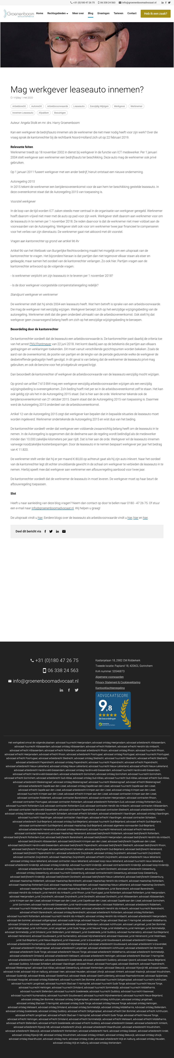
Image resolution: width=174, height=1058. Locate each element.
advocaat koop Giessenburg (142, 873)
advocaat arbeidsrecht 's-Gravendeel (147, 944)
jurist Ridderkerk (100, 888)
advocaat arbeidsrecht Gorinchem (77, 774)
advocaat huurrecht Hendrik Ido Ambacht (63, 916)
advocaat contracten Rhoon (141, 797)
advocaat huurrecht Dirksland (67, 987)
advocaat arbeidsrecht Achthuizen (106, 948)
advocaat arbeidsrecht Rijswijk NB (31, 1027)
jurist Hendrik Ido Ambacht (56, 892)
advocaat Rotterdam (133, 892)
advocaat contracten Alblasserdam (149, 805)
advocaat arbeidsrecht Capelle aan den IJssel (42, 786)
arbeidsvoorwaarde (57, 106)
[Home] (18, 13)
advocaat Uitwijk (95, 971)
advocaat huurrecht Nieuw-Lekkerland (109, 766)
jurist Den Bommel (155, 924)
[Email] (64, 531)
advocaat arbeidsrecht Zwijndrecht (75, 853)
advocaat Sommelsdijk (17, 932)
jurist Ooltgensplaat (18, 928)
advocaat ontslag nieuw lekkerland (29, 861)
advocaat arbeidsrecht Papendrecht (35, 762)
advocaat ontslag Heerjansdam (108, 742)
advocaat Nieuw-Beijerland (151, 960)
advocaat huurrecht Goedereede (71, 991)
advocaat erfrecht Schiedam (83, 813)
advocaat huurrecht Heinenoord (105, 829)
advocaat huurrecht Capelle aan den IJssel (132, 786)
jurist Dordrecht (86, 896)
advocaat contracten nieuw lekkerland (68, 861)
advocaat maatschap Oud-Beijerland (83, 825)
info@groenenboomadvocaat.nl (53, 508)
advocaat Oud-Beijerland (156, 932)
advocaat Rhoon (85, 963)
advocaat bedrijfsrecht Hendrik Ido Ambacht (146, 837)
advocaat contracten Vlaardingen (71, 817)
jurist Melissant (73, 932)
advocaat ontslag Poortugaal (119, 754)
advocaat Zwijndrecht (65, 896)
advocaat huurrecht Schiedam (51, 813)
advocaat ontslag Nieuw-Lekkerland (69, 766)
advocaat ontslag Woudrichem (60, 1035)
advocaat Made (77, 975)
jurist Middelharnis (117, 928)
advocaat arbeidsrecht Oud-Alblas (54, 778)
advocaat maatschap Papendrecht (38, 888)
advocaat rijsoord (127, 960)
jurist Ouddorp (108, 932)
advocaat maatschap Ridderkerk (27, 881)
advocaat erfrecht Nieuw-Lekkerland (149, 766)
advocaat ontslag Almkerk (91, 1035)
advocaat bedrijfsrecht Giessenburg (144, 876)
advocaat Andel (11, 971)
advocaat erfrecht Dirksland (53, 1019)
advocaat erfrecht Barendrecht (36, 912)
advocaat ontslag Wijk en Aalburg (70, 1042)
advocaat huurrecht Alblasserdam (32, 746)
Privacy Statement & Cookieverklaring (117, 682)
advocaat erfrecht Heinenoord (139, 829)
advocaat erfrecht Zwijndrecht (102, 857)
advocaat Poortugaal (106, 963)
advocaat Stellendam (87, 924)
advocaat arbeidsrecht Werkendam (58, 1031)
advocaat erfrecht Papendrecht (141, 762)
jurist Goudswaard (111, 940)
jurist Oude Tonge (76, 928)
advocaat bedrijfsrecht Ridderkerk (104, 833)
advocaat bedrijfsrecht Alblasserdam (37, 841)
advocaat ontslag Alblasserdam (68, 746)
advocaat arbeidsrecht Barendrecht (62, 908)
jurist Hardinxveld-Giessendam (85, 904)
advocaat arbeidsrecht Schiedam (147, 809)
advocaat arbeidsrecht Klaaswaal (139, 940)
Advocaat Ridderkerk (113, 904)
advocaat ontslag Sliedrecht (89, 758)
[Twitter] (51, 531)
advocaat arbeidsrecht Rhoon (92, 750)
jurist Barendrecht (119, 888)
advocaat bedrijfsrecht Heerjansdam (103, 837)
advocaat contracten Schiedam (139, 817)
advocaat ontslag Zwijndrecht (110, 853)
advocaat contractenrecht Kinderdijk (122, 865)
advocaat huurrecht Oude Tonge (108, 983)
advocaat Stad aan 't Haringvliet (124, 920)
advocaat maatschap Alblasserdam (68, 884)
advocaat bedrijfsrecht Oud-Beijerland (104, 849)
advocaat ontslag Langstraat (136, 999)
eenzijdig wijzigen (99, 106)
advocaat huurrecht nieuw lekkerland (143, 861)
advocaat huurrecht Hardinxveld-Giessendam (136, 770)
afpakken (44, 112)
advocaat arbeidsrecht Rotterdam (104, 912)
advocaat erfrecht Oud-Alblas (153, 778)
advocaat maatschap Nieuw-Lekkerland (109, 884)
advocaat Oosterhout (57, 975)
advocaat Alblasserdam (151, 896)
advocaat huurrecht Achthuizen (149, 979)
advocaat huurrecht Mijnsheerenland (103, 995)
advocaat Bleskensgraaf (18, 967)
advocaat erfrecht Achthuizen (152, 1011)
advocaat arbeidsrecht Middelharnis (106, 952)
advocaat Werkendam (91, 967)
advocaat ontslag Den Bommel (37, 999)
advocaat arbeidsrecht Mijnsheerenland (67, 944)
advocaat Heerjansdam (22, 896)
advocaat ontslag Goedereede (21, 1011)
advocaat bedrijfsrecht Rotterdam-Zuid (24, 837)
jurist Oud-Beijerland (26, 940)
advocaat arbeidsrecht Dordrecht (35, 869)
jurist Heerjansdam (155, 892)
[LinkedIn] (57, 531)
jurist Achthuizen (39, 928)
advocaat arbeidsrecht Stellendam (26, 960)
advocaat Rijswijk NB (137, 967)
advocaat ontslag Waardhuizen (25, 1039)
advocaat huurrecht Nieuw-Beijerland (142, 995)
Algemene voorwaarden (109, 677)
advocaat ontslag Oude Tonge (75, 1003)
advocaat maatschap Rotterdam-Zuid (29, 884)
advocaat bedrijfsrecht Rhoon (150, 845)
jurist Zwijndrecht (44, 896)
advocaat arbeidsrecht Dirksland (27, 955)
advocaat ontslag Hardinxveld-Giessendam (88, 770)
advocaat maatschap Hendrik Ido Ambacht (105, 881)
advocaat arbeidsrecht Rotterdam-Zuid (103, 801)
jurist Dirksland (37, 932)
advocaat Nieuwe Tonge (94, 920)
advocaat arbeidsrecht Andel (153, 1031)
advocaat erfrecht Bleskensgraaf (143, 782)
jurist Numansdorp (67, 936)
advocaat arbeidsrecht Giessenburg (136, 869)
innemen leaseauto (22, 112)
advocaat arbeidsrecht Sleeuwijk (22, 1031)
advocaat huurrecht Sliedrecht (120, 758)
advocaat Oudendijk (16, 975)
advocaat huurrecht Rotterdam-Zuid (25, 805)
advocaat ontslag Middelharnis (117, 1007)
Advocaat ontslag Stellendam (150, 1007)
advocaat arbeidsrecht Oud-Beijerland (32, 821)
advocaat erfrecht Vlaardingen (106, 817)
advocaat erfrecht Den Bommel (119, 1011)
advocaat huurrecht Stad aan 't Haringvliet (68, 983)
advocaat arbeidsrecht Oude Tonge (28, 952)
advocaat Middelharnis (154, 920)
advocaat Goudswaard (44, 936)
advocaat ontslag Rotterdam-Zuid (143, 801)
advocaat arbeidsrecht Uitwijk (66, 1027)
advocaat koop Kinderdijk (155, 865)
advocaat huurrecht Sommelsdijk (101, 987)
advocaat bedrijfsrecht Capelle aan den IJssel (131, 841)
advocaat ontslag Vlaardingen (153, 813)
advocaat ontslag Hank (55, 1039)
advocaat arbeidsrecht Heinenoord (37, 829)
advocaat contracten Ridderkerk (34, 797)
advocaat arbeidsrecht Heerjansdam (147, 916)
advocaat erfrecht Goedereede (54, 1023)
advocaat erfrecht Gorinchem (19, 778)
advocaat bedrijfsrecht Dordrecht (63, 876)
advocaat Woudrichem (158, 971)
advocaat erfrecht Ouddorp (85, 1023)
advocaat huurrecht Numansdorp (28, 995)
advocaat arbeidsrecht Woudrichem (141, 1027)
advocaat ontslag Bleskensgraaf (70, 782)
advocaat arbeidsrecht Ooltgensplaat (30, 948)
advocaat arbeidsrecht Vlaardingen (117, 813)
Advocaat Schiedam (40, 963)
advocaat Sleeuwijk (115, 967)
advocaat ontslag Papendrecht (71, 762)
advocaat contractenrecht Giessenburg (106, 873)
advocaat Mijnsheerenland (92, 936)
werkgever (119, 106)
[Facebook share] (45, 531)
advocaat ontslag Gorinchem (111, 774)
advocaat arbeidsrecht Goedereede (63, 960)
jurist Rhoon (78, 892)
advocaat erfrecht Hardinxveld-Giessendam (35, 774)
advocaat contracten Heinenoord (32, 833)
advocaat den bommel (19, 920)
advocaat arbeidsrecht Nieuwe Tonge (66, 952)
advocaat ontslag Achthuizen (105, 999)
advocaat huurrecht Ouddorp (104, 991)
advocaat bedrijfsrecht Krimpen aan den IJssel (82, 841)
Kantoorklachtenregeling (110, 688)
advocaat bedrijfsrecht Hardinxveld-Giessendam (33, 845)
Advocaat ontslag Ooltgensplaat (72, 999)
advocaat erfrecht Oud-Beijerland (143, 821)
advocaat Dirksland (18, 924)
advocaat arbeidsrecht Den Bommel (144, 948)
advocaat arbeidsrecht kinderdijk (22, 865)
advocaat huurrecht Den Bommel (77, 979)
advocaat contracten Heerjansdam (107, 797)
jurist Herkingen (136, 928)
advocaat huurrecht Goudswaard (65, 995)
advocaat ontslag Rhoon (122, 750)
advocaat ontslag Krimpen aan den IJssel (133, 790)
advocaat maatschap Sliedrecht (74, 888)
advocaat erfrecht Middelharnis (149, 1019)
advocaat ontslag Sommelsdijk (84, 1007)
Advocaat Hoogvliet (17, 979)
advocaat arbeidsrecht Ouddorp (100, 960)
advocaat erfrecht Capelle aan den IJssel (39, 790)
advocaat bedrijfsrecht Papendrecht (79, 845)
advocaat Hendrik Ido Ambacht (25, 892)
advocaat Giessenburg (67, 967)
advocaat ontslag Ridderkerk (44, 979)
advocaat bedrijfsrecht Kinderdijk (27, 876)
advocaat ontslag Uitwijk (148, 1035)
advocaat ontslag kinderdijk (54, 865)
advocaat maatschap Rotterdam (146, 881)
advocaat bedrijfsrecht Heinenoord (143, 849)
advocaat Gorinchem (153, 900)
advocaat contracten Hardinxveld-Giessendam (33, 809)
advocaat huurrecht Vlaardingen (35, 817)
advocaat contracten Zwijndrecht (30, 857)
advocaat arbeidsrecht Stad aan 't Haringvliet (140, 955)
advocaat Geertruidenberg (101, 975)
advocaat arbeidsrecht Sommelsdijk (145, 952)
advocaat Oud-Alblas (43, 967)
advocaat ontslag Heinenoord (72, 829)
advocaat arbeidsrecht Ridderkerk (143, 904)
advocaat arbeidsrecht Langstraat (69, 948)
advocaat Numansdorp (129, 932)
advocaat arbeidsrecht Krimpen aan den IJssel (86, 790)
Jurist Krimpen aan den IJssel (24, 900)
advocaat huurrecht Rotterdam (23, 916)
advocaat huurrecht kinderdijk (86, 865)
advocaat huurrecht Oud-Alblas (121, 778)
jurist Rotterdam (112, 892)
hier (40, 517)
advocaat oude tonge (69, 920)
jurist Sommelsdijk (155, 928)
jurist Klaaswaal (71, 940)
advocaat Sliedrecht (128, 963)
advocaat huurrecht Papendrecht (106, 762)
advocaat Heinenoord (19, 936)
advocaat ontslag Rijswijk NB (27, 1035)
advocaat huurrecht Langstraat (28, 983)
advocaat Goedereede (63, 924)
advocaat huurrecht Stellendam (36, 991)
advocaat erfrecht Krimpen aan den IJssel (86, 793)
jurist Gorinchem (21, 904)
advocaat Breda (36, 975)
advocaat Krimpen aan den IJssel (58, 900)
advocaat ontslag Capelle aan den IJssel (88, 786)
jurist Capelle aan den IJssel (91, 900)
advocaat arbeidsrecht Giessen (117, 1023)
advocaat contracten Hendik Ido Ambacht (107, 805)
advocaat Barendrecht (142, 888)
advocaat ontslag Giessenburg (32, 873)
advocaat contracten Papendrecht (77, 809)
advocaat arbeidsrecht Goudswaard (108, 944)
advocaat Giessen (158, 967)
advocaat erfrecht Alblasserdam (27, 750)
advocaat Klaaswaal (117, 936)
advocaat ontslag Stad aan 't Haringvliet (38, 1003)
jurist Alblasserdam (128, 896)
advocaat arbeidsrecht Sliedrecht (56, 758)
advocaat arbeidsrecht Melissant (62, 955)
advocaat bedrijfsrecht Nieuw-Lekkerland (103, 876)
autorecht (36, 106)
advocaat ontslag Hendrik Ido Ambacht (106, 916)
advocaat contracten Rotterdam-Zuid (64, 805)
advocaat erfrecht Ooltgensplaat (85, 1011)
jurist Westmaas (157, 936)
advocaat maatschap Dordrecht (148, 884)
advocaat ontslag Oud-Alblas (88, 778)
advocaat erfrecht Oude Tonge (107, 1015)
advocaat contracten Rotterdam (65, 801)
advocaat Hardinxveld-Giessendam (49, 904)
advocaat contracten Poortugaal (30, 801)
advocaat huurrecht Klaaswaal (137, 991)
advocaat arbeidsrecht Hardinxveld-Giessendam (39, 770)
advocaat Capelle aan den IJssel (124, 900)
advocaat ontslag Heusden (150, 1039)
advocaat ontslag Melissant (22, 1007)
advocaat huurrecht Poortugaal (152, 754)
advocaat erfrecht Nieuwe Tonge (141, 1015)
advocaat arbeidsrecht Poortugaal (84, 754)
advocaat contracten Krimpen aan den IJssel (132, 793)
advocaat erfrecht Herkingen (22, 1019)
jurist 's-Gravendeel (90, 940)
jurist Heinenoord (138, 936)
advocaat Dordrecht (106, 896)
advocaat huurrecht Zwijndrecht (144, 853)
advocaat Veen (57, 971)
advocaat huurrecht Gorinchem (144, 774)
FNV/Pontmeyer (40, 344)
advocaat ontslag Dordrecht (69, 869)
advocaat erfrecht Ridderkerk (101, 746)
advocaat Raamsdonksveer (130, 975)
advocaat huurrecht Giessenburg (67, 873)
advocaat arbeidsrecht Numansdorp (26, 944)
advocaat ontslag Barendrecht (69, 912)
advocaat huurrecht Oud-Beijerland (107, 821)
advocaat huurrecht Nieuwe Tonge (144, 983)
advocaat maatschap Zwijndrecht (67, 857)
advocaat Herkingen (40, 924)
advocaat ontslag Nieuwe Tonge (109, 1003)
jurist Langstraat (57, 928)
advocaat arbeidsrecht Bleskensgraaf (32, 782)
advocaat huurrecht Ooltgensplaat (114, 979)
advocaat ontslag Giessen (123, 1031)
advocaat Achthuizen (110, 924)
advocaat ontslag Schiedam (19, 813)
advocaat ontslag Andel (81, 1039)
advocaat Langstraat (134, 924)
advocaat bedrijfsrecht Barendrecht (64, 837)
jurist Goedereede (91, 932)
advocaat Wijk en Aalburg (34, 971)
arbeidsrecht (19, 106)
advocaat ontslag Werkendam (105, 1042)
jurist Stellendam (55, 932)
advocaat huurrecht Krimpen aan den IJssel (40, 793)
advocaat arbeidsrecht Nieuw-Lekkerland (27, 766)
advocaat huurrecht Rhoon (150, 750)
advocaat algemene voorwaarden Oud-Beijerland (128, 825)
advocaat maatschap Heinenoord (68, 833)
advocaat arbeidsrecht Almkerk (151, 1023)
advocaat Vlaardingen (63, 963)
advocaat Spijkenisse (156, 975)
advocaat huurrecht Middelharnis (137, 987)
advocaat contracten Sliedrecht (112, 809)
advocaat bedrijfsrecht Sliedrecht (116, 845)
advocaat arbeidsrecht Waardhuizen (102, 1027)
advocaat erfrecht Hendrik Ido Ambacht (138, 746)
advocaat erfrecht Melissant (117, 1019)
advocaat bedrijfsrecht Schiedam (66, 849)
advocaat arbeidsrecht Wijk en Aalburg (115, 1039)
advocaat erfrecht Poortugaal (22, 758)
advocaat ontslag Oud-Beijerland (70, 821)
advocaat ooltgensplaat (44, 920)
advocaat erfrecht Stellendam (21, 1023)
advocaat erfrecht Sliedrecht (152, 758)
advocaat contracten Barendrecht (70, 797)
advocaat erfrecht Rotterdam (60, 750)
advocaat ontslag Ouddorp (52, 1011)
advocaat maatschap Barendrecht (63, 881)
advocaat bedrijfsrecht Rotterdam (141, 833)
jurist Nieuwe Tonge (96, 928)
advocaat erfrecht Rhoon (52, 754)
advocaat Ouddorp (19, 963)
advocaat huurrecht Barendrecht (146, 908)
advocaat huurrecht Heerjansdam (73, 742)
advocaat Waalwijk (135, 971)
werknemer (136, 106)
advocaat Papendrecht (152, 963)
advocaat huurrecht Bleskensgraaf (107, 782)
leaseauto (79, 106)
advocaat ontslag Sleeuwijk (120, 1035)
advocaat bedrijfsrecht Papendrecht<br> (34, 853)
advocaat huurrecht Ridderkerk (26, 908)
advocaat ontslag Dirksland (52, 1007)
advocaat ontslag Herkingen (142, 1003)
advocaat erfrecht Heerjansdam (21, 754)
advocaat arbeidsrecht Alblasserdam (145, 742)
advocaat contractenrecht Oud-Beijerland (41, 825)
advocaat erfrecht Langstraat (31, 1015)
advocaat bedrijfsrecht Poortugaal (30, 849)
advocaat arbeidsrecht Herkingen (97, 955)
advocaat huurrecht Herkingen (35, 987)
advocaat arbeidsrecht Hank (93, 1031)
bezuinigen (60, 112)
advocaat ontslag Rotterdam (138, 912)
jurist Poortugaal (94, 892)
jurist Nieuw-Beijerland (50, 940)
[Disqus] (87, 585)
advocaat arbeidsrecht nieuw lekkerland (139, 857)
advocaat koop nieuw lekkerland (106, 861)
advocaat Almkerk (114, 971)
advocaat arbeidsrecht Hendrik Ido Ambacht (105, 908)
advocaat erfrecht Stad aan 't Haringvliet (69, 1015)
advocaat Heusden (75, 971)
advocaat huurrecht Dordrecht (101, 869)
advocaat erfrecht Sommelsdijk (85, 1019)
